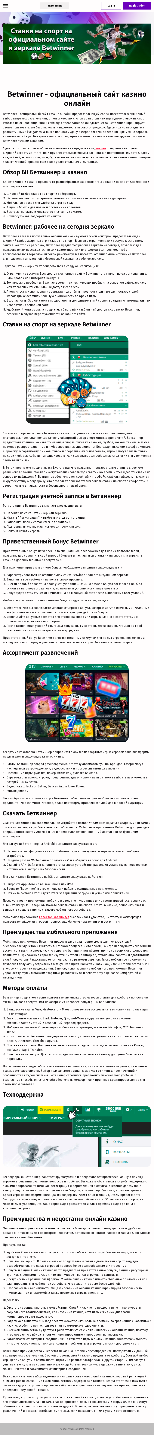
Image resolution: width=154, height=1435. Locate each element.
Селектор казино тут (54, 917)
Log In (111, 5)
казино (100, 148)
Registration (137, 5)
